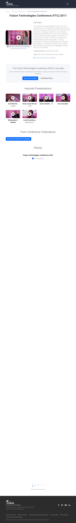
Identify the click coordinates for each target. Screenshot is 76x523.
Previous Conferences (18, 11)
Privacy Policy (54, 515)
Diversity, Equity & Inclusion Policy (39, 515)
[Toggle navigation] (67, 4)
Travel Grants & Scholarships (14, 517)
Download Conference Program (45, 58)
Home (7, 11)
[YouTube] (66, 505)
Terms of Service (11, 515)
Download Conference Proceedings (18, 139)
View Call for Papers (30, 78)
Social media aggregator (39, 489)
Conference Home (46, 78)
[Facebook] (59, 505)
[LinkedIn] (69, 505)
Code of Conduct (22, 515)
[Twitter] (62, 505)
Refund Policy (64, 515)
